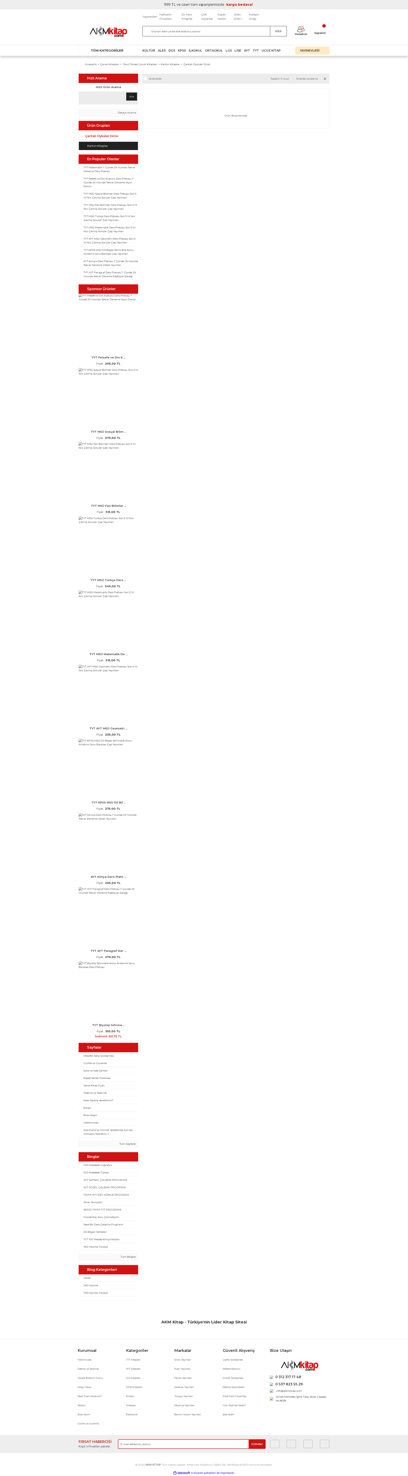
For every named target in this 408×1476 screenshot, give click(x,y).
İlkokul (195, 50)
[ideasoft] (181, 1473)
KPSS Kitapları (134, 1387)
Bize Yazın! (84, 1414)
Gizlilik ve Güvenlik (88, 1423)
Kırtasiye (131, 1405)
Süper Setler (221, 16)
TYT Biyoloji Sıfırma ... (108, 1025)
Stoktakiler (155, 78)
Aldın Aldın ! (238, 16)
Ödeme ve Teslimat (88, 1368)
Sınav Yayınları (182, 1359)
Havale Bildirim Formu (90, 1377)
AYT (247, 50)
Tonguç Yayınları (183, 1396)
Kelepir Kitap (254, 16)
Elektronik (132, 1414)
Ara (131, 96)
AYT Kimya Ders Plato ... (108, 876)
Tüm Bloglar (128, 1256)
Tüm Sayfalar (127, 1143)
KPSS (182, 50)
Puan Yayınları (182, 1368)
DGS (172, 50)
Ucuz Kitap (271, 50)
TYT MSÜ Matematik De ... (108, 654)
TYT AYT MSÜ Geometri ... (108, 728)
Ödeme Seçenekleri (234, 1387)
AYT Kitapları (133, 1368)
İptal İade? (228, 1414)
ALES (162, 50)
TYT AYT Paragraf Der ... (108, 950)
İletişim (82, 1405)
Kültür (148, 50)
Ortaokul (214, 50)
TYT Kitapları (133, 1359)
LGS (229, 50)
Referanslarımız (231, 1368)
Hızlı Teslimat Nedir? (234, 1405)
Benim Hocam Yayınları (187, 1414)
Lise (238, 50)
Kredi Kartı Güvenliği (234, 1396)
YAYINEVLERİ (310, 50)
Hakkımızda (84, 1359)
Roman (130, 1396)
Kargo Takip (84, 1387)
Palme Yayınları (183, 1377)
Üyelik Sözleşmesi (233, 1359)
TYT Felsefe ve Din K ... (108, 357)
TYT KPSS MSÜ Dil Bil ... (108, 802)
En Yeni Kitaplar (187, 16)
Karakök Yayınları (184, 1387)
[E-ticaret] (203, 1473)
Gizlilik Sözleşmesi (233, 1377)
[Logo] (108, 31)
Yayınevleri (149, 16)
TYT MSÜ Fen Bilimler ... (108, 505)
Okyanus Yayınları (184, 1405)
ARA (278, 31)
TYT (256, 50)
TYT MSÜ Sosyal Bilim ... (108, 431)
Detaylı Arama (126, 112)
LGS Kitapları (133, 1377)
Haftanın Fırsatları (165, 16)
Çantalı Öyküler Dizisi (196, 64)
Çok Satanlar (207, 16)
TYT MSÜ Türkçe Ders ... (108, 580)
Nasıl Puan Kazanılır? (90, 1396)
